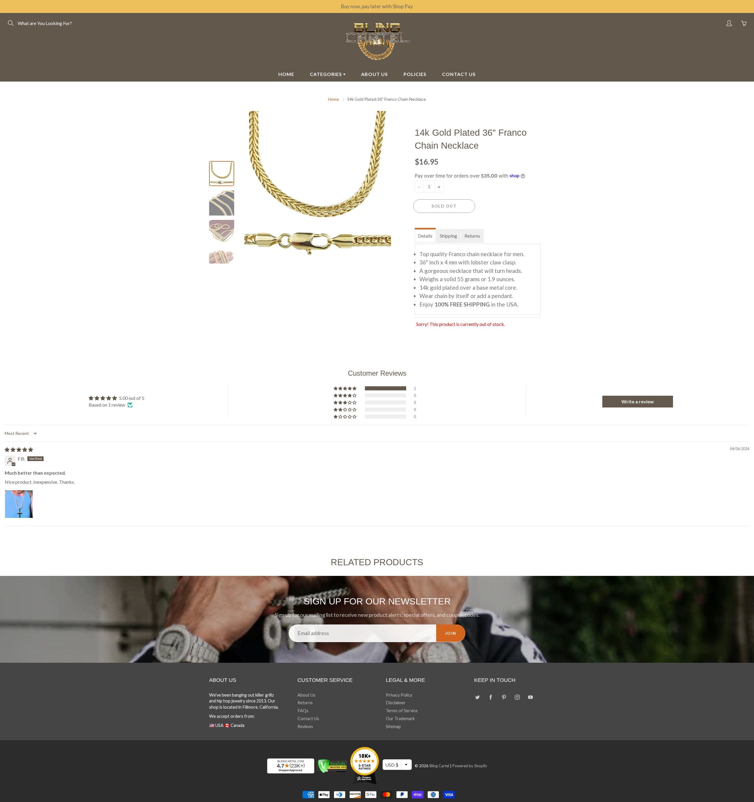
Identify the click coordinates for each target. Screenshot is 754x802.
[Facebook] (490, 697)
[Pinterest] (504, 697)
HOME (286, 74)
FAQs (302, 710)
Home (333, 99)
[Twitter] (477, 697)
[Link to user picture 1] (19, 504)
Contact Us (308, 718)
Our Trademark (400, 718)
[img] (19, 449)
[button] (345, 388)
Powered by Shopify (469, 765)
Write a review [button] (637, 401)
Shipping (448, 235)
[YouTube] (530, 697)
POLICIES (415, 74)
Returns (472, 235)
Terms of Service (402, 710)
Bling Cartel (439, 765)
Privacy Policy (399, 694)
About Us (306, 694)
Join (451, 633)
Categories (326, 74)
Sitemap (393, 726)
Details (425, 235)
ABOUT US (374, 74)
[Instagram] (517, 697)
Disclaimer (396, 702)
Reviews (305, 726)
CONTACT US (459, 74)
